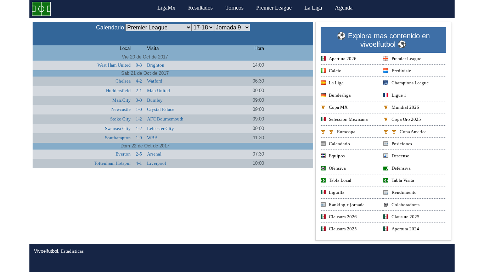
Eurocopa (346, 131)
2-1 (139, 90)
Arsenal (154, 154)
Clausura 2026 (343, 216)
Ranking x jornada (347, 204)
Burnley (155, 100)
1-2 (139, 119)
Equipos (337, 155)
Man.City (121, 100)
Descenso (401, 155)
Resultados (200, 8)
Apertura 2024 (405, 228)
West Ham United (114, 65)
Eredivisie (401, 70)
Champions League (410, 82)
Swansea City (118, 128)
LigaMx (166, 8)
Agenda (344, 8)
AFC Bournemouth (165, 119)
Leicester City (160, 128)
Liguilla (336, 192)
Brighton (155, 65)
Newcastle (121, 109)
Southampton (118, 137)
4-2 (139, 81)
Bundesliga (340, 95)
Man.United (158, 90)
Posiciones (402, 143)
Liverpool (156, 163)
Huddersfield (118, 90)
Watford (154, 81)
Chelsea (123, 81)
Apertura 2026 (342, 58)
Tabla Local (340, 180)
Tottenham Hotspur (112, 163)
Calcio (335, 70)
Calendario (339, 143)
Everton (123, 154)
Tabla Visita (403, 180)
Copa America (413, 131)
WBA (152, 137)
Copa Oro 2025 (406, 119)
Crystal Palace (160, 109)
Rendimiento (404, 192)
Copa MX (338, 107)
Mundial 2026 (405, 107)
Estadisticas (72, 251)
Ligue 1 (399, 95)
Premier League (274, 8)
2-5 (139, 154)
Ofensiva (337, 168)
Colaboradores (406, 204)
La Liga (313, 8)
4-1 (139, 163)
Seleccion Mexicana (348, 119)
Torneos (234, 8)
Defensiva (401, 168)
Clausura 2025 (406, 216)
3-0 (139, 100)
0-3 (139, 65)
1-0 (139, 109)
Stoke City (120, 119)
